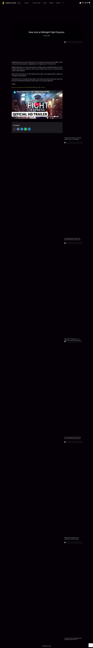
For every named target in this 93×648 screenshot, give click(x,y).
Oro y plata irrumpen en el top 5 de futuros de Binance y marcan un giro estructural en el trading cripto (72, 240)
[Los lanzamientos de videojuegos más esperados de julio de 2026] (73, 635)
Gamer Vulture (10, 3)
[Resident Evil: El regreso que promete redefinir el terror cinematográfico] (73, 135)
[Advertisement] (37, 50)
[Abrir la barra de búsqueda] (63, 3)
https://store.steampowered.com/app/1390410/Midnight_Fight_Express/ (28, 87)
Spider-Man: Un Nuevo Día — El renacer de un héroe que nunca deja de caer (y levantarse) (72, 340)
